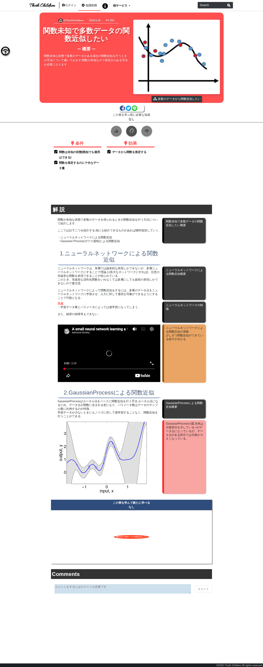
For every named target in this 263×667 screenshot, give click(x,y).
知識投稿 (91, 5)
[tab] (5, 51)
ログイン (70, 5)
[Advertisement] (132, 624)
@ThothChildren (73, 20)
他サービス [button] (120, 5)
